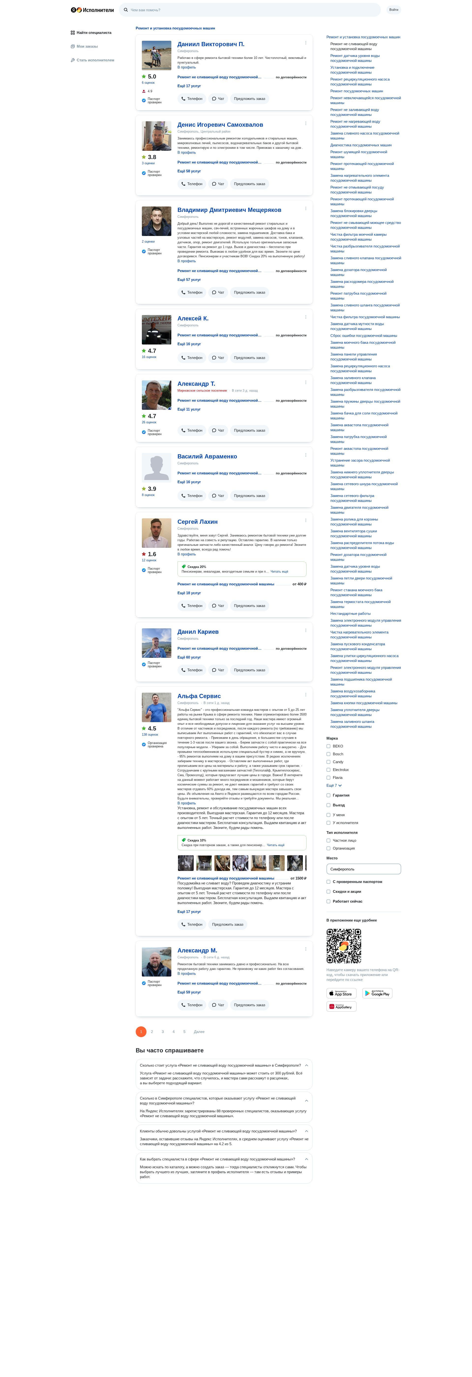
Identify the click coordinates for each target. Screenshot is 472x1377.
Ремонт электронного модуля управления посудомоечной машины (365, 670)
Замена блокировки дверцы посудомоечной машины (353, 213)
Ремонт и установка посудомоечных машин (363, 37)
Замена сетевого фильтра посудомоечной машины (352, 498)
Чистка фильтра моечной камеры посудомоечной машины (358, 236)
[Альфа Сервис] (156, 707)
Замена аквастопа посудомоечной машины (359, 427)
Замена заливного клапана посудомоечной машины (353, 380)
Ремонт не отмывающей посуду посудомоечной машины (357, 189)
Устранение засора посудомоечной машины (360, 462)
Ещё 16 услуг (189, 344)
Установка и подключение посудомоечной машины (352, 69)
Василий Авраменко (207, 456)
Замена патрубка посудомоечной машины (358, 439)
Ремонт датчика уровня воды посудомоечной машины (355, 58)
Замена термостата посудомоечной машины (360, 604)
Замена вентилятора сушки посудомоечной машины (353, 533)
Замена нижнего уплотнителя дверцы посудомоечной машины (362, 474)
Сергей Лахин (197, 521)
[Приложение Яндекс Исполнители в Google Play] (377, 993)
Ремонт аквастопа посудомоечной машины (359, 450)
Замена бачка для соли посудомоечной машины (364, 415)
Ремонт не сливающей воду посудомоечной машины (219, 77)
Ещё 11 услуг (189, 409)
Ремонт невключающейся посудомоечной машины (365, 100)
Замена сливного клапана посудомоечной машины (365, 260)
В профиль (186, 67)
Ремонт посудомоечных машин (356, 91)
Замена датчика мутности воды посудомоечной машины (357, 326)
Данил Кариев (198, 631)
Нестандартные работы (350, 613)
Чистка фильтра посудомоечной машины (365, 317)
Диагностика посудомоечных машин (361, 145)
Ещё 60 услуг (189, 657)
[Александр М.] (156, 962)
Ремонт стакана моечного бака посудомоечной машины (356, 592)
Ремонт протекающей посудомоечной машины (362, 166)
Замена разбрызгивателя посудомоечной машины (365, 392)
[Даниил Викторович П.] (156, 55)
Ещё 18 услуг (189, 593)
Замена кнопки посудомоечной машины (364, 703)
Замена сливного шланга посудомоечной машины (365, 307)
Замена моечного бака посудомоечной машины (363, 344)
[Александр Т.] (156, 395)
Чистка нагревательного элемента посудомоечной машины (359, 634)
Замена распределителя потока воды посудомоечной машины (362, 545)
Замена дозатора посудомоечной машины (358, 272)
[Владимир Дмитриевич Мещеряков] (156, 221)
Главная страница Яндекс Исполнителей (92, 10)
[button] (191, 98)
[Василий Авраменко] (156, 467)
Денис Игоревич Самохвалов (220, 124)
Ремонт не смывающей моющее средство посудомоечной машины (365, 225)
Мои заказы (87, 46)
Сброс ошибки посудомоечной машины (363, 335)
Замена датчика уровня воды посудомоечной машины (355, 568)
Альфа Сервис (199, 696)
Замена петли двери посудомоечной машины (361, 580)
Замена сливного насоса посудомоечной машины (364, 135)
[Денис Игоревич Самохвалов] (156, 136)
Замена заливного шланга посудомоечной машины (352, 724)
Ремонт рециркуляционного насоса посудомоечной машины (360, 81)
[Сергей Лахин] (156, 533)
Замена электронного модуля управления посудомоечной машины (365, 622)
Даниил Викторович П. (211, 44)
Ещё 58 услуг (189, 171)
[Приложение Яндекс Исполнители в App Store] (341, 993)
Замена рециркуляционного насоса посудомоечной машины (360, 368)
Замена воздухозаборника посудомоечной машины (352, 693)
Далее (199, 1032)
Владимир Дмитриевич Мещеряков (229, 210)
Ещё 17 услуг (189, 86)
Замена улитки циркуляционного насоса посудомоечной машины (364, 658)
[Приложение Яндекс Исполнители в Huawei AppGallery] (341, 1006)
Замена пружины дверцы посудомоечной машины (365, 403)
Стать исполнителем (95, 60)
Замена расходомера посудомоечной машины (362, 284)
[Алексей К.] (156, 329)
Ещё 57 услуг (189, 279)
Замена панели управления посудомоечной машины (353, 356)
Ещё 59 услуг (189, 992)
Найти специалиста (94, 32)
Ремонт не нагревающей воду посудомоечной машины (355, 123)
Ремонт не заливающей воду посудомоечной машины (354, 112)
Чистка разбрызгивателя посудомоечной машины (365, 248)
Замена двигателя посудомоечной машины (359, 509)
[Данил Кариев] (156, 643)
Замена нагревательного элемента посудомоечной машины (359, 177)
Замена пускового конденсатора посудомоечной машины (357, 646)
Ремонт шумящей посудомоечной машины (358, 154)
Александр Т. (196, 383)
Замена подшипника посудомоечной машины (361, 681)
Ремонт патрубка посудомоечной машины (358, 295)
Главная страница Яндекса (73, 10)
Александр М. (197, 950)
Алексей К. (193, 318)
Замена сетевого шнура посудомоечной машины (364, 486)
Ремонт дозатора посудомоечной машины (358, 557)
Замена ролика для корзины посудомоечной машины (354, 521)
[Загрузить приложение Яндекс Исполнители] (363, 946)
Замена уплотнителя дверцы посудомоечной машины (355, 712)
